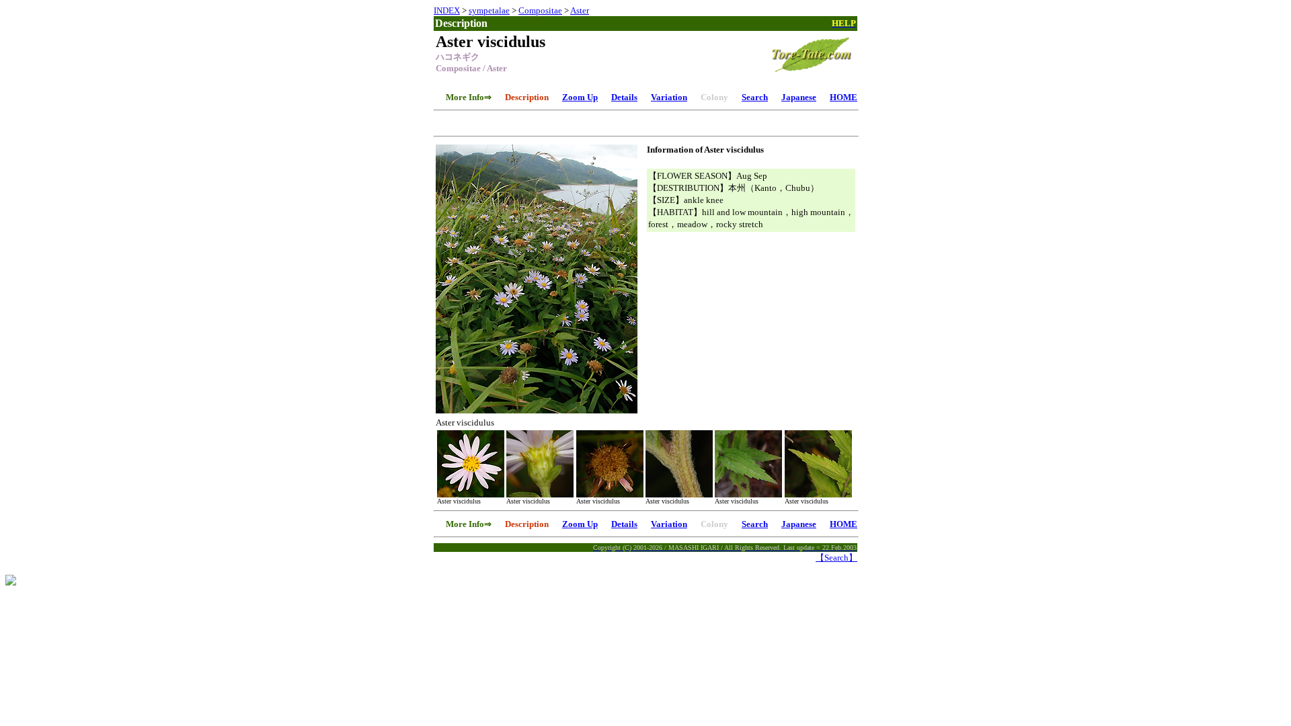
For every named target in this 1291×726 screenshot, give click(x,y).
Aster (579, 10)
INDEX (447, 10)
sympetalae (489, 10)
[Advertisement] (645, 121)
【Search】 (836, 558)
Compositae (540, 10)
